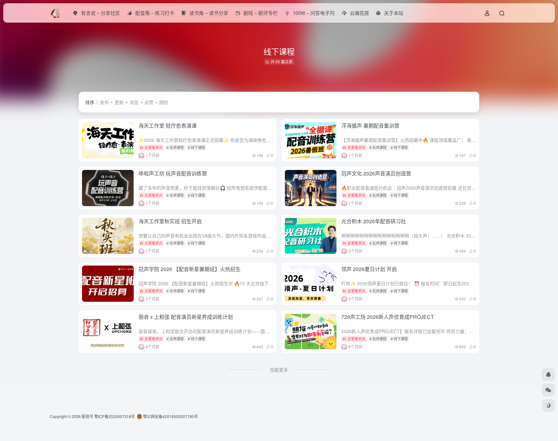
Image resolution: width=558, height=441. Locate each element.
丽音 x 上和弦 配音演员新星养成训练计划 (186, 316)
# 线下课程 (196, 147)
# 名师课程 (175, 147)
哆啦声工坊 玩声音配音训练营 (173, 173)
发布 (104, 102)
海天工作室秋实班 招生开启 (170, 221)
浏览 (134, 102)
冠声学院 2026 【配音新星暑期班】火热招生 (190, 269)
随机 (163, 102)
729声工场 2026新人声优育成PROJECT (387, 316)
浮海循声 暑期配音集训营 (370, 125)
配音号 (87, 416)
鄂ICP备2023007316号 (114, 416)
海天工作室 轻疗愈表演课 (168, 125)
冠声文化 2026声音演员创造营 (376, 173)
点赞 (148, 102)
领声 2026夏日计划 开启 (369, 269)
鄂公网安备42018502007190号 (170, 416)
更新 (119, 102)
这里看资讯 (153, 147)
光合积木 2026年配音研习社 (373, 221)
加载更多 (279, 369)
